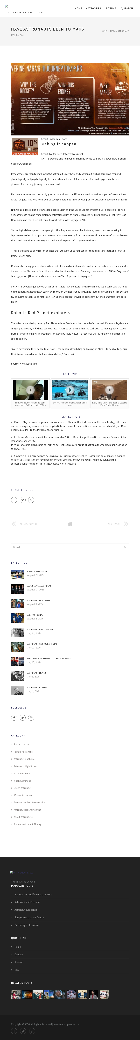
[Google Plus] (31, 500)
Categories (93, 8)
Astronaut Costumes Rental (42, 643)
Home (78, 8)
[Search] (125, 547)
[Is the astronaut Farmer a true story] (49, 994)
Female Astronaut (23, 751)
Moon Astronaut (22, 780)
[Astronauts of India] (93, 994)
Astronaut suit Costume (27, 902)
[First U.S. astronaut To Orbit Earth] (38, 994)
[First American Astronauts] (82, 994)
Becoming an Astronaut (27, 925)
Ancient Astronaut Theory (27, 824)
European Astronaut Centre (29, 917)
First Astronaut (22, 744)
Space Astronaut (22, 788)
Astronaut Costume (24, 759)
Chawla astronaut (37, 571)
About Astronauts (23, 817)
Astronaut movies (36, 672)
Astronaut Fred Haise (38, 600)
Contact (19, 954)
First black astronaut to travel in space (49, 658)
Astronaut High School (26, 766)
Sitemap (111, 8)
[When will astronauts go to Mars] (27, 994)
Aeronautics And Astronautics (29, 802)
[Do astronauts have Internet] (15, 994)
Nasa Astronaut (119, 31)
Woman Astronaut (23, 795)
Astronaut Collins (37, 687)
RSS (17, 969)
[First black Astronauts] (60, 994)
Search (128, 8)
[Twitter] (23, 500)
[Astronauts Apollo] (71, 994)
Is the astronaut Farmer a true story (34, 894)
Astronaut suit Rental (26, 909)
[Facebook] (14, 500)
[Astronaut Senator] (104, 994)
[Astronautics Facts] (26, 6)
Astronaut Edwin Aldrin (40, 629)
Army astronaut (36, 614)
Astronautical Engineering (27, 809)
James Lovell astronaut (40, 585)
